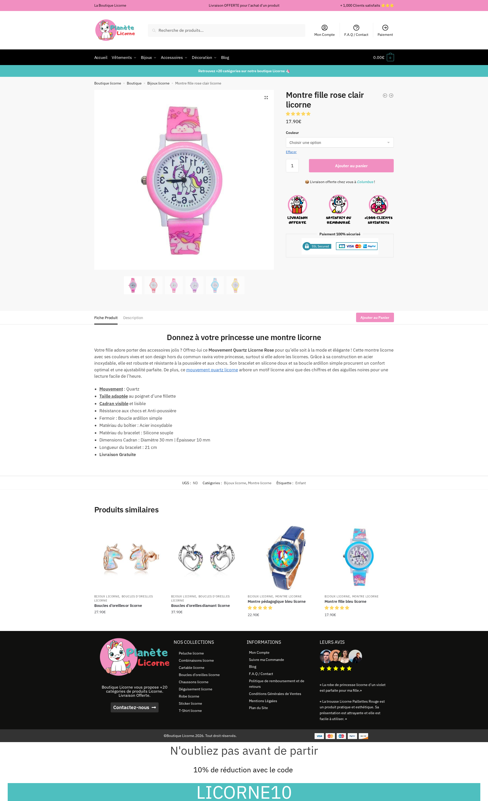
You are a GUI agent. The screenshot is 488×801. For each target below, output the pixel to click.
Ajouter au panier (351, 165)
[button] (266, 97)
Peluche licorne (191, 653)
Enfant (300, 483)
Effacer (291, 152)
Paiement (385, 34)
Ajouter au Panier (374, 317)
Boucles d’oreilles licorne (199, 674)
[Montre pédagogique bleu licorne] (282, 556)
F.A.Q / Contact (356, 34)
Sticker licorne (190, 703)
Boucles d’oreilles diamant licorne (200, 605)
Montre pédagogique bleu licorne (277, 601)
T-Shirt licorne (190, 710)
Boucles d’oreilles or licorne (118, 605)
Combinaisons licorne (196, 660)
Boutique (134, 83)
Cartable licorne (191, 667)
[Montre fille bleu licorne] (359, 556)
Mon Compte (324, 34)
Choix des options (128, 625)
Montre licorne (260, 483)
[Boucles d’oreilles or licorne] (128, 556)
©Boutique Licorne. (179, 735)
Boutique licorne (107, 83)
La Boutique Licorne (110, 5)
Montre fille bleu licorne (345, 601)
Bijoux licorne (158, 83)
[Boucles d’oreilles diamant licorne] (205, 556)
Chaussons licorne (194, 682)
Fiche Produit (106, 317)
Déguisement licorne (195, 689)
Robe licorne (189, 696)
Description (133, 317)
